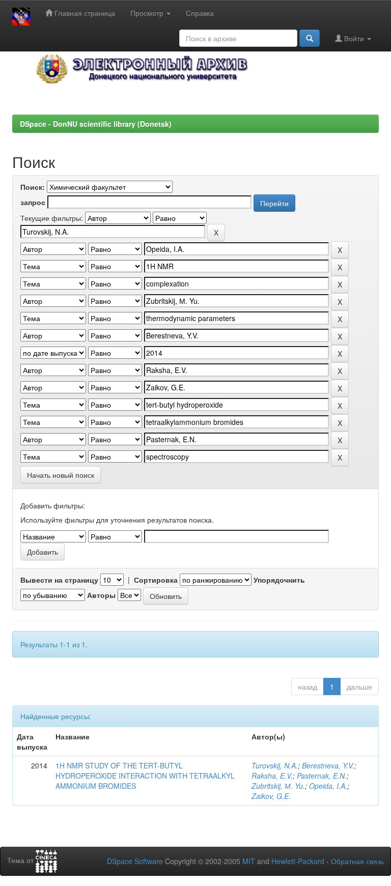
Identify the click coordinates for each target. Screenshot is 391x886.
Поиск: (32, 187)
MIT (248, 861)
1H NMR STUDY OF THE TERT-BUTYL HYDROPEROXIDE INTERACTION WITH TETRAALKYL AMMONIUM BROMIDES (145, 775)
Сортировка (156, 580)
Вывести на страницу (59, 580)
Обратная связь (357, 861)
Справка (200, 13)
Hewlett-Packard (297, 861)
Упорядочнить (279, 580)
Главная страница (83, 13)
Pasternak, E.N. (322, 775)
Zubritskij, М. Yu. (278, 786)
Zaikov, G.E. (271, 796)
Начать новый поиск (60, 475)
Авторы (101, 595)
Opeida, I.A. (328, 786)
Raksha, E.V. (272, 775)
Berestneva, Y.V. (328, 765)
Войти (354, 38)
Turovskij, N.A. (275, 765)
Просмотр (147, 13)
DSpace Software (135, 861)
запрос (32, 202)
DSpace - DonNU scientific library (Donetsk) (96, 124)
